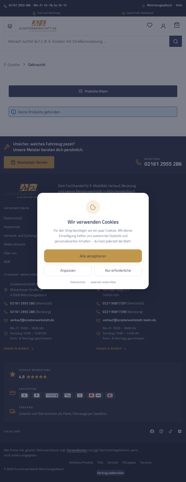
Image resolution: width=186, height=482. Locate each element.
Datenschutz (77, 282)
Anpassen (68, 270)
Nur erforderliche (118, 270)
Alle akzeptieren (93, 256)
